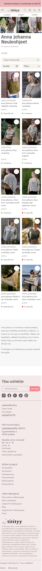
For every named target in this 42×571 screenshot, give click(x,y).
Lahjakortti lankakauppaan (12, 503)
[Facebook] (9, 395)
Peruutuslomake (8, 477)
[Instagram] (4, 395)
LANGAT (7, 15)
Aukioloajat (6, 448)
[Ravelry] (15, 395)
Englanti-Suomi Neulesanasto (13, 510)
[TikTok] (21, 395)
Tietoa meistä (7, 408)
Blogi (4, 507)
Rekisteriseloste (8, 480)
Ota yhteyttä (6, 412)
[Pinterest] (26, 395)
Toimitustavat (7, 471)
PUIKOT (35, 15)
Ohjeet (21, 15)
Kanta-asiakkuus (8, 484)
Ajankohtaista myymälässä (12, 454)
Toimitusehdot (7, 467)
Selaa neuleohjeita (9, 500)
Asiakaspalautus (8, 474)
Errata (4, 513)
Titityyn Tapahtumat (9, 451)
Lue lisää (4, 53)
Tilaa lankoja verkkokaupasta (13, 497)
